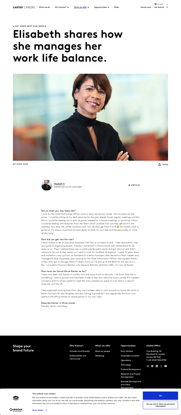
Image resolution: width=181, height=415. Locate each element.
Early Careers (127, 351)
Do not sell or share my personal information (160, 405)
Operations (126, 360)
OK (160, 396)
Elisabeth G (59, 184)
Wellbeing (99, 356)
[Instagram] (147, 367)
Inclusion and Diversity (80, 351)
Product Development (131, 370)
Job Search (159, 7)
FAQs (116, 7)
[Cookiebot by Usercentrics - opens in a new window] (16, 410)
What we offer (80, 7)
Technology (126, 365)
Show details (37, 410)
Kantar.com (146, 7)
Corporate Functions (130, 356)
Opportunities (100, 7)
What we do (44, 7)
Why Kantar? (60, 7)
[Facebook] (152, 367)
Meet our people (102, 351)
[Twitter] (161, 367)
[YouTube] (165, 367)
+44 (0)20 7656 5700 (157, 360)
